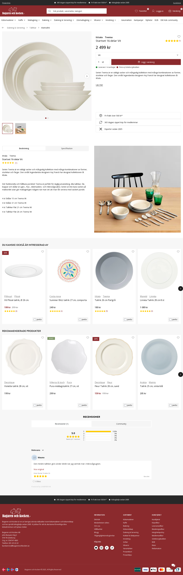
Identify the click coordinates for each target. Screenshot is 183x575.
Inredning (110, 20)
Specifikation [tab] (66, 148)
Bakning (45, 20)
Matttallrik (45, 27)
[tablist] (45, 148)
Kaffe (20, 20)
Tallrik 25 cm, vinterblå (151, 386)
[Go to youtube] (96, 548)
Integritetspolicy (158, 532)
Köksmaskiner (7, 20)
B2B (156, 20)
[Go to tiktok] (112, 548)
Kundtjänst (177, 3)
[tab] (45, 118)
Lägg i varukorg (147, 62)
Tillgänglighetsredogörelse (104, 535)
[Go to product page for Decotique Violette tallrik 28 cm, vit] (23, 357)
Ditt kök (97, 519)
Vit (99, 55)
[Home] (13, 11)
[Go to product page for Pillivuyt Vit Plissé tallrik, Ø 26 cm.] (23, 271)
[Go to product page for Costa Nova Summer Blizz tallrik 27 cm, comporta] (69, 271)
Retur (154, 545)
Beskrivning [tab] (24, 148)
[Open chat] (173, 565)
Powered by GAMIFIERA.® (41, 486)
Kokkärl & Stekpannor (131, 535)
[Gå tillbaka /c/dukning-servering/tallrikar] (3, 27)
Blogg (96, 532)
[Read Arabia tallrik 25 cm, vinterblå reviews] (143, 398)
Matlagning (32, 20)
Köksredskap (128, 529)
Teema (109, 37)
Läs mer (99, 85)
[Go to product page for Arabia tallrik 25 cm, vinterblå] (159, 357)
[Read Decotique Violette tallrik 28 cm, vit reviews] (7, 398)
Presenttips (6, 3)
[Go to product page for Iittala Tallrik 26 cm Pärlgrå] (114, 271)
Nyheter (148, 20)
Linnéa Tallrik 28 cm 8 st (152, 300)
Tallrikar (32, 27)
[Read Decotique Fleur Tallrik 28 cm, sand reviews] (98, 398)
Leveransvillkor (157, 526)
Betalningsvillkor (158, 529)
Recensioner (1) (61, 424)
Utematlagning (82, 20)
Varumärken (126, 20)
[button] (173, 41)
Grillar (125, 542)
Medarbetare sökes (101, 523)
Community (121, 424)
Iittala (99, 37)
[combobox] (77, 11)
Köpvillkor (156, 523)
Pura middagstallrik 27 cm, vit (64, 386)
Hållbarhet (98, 529)
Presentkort (127, 552)
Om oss (97, 526)
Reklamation (156, 548)
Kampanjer (138, 20)
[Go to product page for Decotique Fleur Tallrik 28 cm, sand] (114, 357)
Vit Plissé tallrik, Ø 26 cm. (16, 300)
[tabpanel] (45, 185)
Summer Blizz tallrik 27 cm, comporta (68, 300)
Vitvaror (97, 20)
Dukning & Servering (63, 20)
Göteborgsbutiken (159, 539)
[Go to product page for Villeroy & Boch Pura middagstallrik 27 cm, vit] (69, 357)
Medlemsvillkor (157, 535)
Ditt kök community (169, 20)
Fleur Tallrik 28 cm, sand (107, 386)
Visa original (39, 469)
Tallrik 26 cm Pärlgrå (105, 300)
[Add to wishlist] (179, 36)
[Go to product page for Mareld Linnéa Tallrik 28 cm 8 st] (159, 271)
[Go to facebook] (107, 548)
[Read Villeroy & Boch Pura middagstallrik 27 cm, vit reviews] (52, 398)
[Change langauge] (3, 569)
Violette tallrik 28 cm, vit (16, 386)
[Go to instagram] (101, 548)
